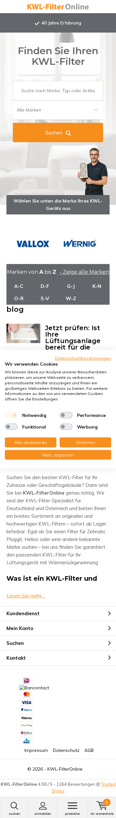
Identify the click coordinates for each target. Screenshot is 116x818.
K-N (96, 286)
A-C (18, 286)
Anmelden (42, 814)
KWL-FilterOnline (64, 769)
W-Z (71, 298)
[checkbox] (11, 415)
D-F (45, 286)
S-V (45, 298)
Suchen (54, 132)
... (25, 595)
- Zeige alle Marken (84, 272)
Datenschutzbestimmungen (83, 357)
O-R (19, 298)
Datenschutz (66, 750)
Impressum (36, 750)
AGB (89, 750)
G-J (71, 286)
